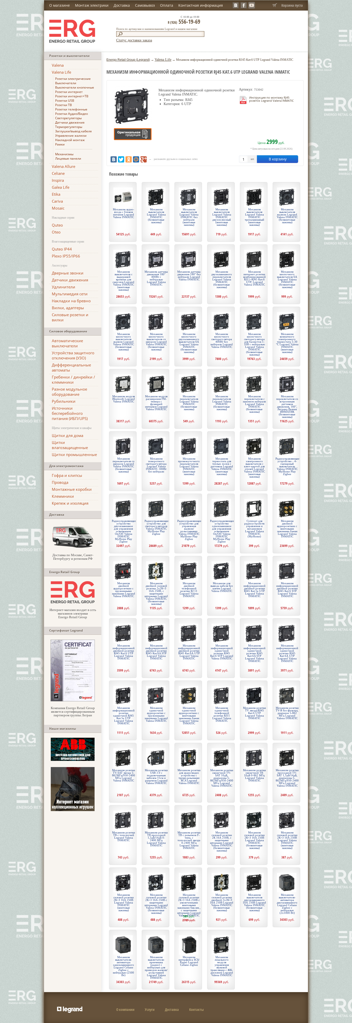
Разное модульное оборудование (69, 391)
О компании (125, 1009)
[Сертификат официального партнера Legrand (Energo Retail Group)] (73, 700)
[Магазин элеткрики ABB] (73, 760)
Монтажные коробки (72, 489)
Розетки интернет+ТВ (71, 96)
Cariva (57, 201)
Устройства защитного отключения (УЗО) (73, 355)
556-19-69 (184, 21)
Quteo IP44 (62, 249)
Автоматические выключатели (67, 343)
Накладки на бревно (71, 300)
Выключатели (65, 83)
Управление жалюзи (71, 135)
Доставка (122, 5)
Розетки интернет (69, 92)
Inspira (58, 180)
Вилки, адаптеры (68, 307)
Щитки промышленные (74, 454)
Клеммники (63, 496)
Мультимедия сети (70, 293)
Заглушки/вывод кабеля (73, 131)
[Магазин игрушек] (73, 810)
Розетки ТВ (63, 105)
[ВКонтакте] (114, 159)
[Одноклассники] (128, 159)
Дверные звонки (67, 273)
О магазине (59, 5)
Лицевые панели (68, 158)
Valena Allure (63, 166)
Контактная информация (200, 5)
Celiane (58, 173)
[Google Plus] (143, 159)
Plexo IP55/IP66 (66, 256)
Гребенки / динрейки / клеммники (73, 379)
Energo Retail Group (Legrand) (128, 60)
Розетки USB (64, 100)
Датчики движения (70, 122)
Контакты (196, 1009)
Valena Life (61, 72)
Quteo (57, 225)
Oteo (56, 232)
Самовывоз (145, 5)
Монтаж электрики (91, 5)
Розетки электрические (73, 78)
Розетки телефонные (71, 109)
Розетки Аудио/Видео (71, 113)
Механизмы (64, 154)
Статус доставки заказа (134, 40)
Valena (58, 65)
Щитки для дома (67, 435)
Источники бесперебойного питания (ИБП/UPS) (70, 413)
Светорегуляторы (68, 118)
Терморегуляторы (68, 127)
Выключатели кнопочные (74, 87)
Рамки (60, 144)
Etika (56, 194)
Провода (60, 482)
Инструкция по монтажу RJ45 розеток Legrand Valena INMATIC (271, 99)
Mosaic (58, 208)
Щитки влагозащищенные (70, 445)
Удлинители (63, 286)
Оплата (166, 5)
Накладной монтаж (70, 140)
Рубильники (64, 401)
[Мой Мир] (136, 159)
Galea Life (60, 187)
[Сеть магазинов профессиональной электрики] (73, 602)
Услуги (150, 1009)
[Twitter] (121, 159)
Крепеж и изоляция (70, 503)
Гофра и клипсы (67, 475)
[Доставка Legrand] (73, 547)
